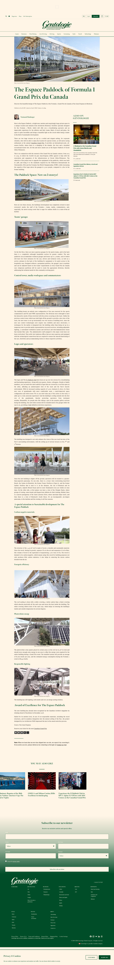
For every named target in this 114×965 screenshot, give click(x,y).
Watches (14, 928)
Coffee (60, 889)
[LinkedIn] (99, 937)
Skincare (93, 899)
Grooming (67, 34)
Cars (76, 889)
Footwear (14, 917)
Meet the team (54, 917)
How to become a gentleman (31, 900)
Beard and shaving (95, 889)
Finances (45, 892)
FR (84, 16)
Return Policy (44, 936)
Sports (59, 34)
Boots (13, 914)
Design (29, 897)
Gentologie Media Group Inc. (85, 940)
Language (60, 851)
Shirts (13, 919)
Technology (88, 34)
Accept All (104, 957)
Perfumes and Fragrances (94, 895)
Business (24, 34)
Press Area (53, 922)
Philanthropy (46, 894)
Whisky (61, 905)
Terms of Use (23, 936)
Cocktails (61, 892)
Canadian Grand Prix (37, 143)
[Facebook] (91, 937)
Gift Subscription (27, 16)
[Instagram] (93, 937)
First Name (60, 842)
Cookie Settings (63, 936)
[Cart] (102, 16)
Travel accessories (33, 917)
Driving (52, 34)
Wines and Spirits (63, 897)
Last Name (7, 851)
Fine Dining (32, 34)
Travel (80, 34)
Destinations (34, 914)
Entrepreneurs (46, 889)
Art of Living (43, 34)
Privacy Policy (14, 936)
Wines (60, 900)
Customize (91, 957)
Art (28, 889)
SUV (76, 892)
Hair (92, 892)
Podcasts (96, 34)
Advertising (53, 914)
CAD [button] (106, 16)
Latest (17, 34)
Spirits (60, 903)
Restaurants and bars (64, 894)
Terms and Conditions (34, 936)
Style (73, 34)
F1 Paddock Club (31, 380)
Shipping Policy (54, 936)
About (52, 911)
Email (7, 832)
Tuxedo (13, 925)
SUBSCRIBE (14, 886)
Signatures (53, 925)
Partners (52, 920)
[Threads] (102, 937)
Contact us (60, 745)
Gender (7, 842)
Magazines (14, 16)
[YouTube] (96, 937)
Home (29, 894)
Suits (13, 922)
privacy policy (16, 861)
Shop (20, 16)
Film (29, 892)
